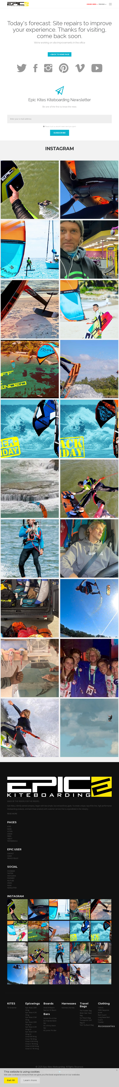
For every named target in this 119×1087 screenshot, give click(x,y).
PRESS (9, 836)
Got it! (11, 1080)
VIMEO (9, 883)
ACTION (9, 831)
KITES (9, 826)
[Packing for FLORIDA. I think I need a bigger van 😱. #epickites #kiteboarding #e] (30, 608)
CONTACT (10, 853)
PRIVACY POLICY (12, 858)
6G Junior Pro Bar (50, 1030)
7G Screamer (12, 1008)
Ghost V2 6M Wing (32, 1046)
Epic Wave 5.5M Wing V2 (31, 1033)
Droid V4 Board (49, 1008)
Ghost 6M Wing (31, 1036)
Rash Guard (102, 1015)
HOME (9, 856)
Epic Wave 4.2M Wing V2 (31, 1028)
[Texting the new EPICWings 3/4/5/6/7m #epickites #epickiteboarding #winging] (89, 190)
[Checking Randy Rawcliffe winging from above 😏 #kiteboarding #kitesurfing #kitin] (89, 489)
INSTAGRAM (11, 876)
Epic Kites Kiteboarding (54, 1066)
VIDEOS (9, 834)
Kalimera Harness (68, 1008)
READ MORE (12, 813)
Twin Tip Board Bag (87, 1025)
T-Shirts (100, 1008)
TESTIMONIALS (12, 841)
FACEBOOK (11, 871)
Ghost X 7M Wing (31, 1044)
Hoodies (100, 1022)
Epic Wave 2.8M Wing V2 (31, 1023)
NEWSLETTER (11, 888)
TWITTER (10, 873)
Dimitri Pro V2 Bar (50, 1018)
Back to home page (60, 54)
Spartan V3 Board (50, 1010)
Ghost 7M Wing (31, 1039)
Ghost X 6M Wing (31, 1041)
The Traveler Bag (86, 1010)
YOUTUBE (10, 880)
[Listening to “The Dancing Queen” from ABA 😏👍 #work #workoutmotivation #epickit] (89, 249)
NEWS (9, 829)
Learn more (30, 1080)
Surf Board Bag (85, 1018)
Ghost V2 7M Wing (32, 1048)
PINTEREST (11, 878)
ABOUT (9, 838)
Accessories (106, 1026)
